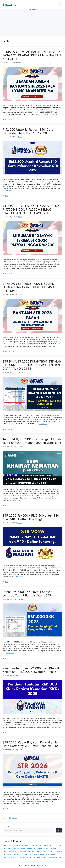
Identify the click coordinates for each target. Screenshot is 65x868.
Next (14, 818)
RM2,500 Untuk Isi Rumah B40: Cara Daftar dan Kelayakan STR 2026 (28, 131)
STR (12, 119)
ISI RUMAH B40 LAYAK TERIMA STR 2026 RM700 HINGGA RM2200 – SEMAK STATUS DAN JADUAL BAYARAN (32, 209)
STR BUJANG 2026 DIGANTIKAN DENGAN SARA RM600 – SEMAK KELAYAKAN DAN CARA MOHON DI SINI (32, 365)
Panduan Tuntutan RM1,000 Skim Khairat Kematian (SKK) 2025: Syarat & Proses (31, 670)
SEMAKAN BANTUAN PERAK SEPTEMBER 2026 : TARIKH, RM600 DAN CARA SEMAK (32, 857)
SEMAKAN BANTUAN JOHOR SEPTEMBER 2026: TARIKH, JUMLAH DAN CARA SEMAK (32, 851)
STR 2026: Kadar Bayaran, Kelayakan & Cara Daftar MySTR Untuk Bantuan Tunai (31, 744)
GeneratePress (41, 865)
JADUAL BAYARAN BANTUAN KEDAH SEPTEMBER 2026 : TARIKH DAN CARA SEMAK (32, 845)
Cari (59, 830)
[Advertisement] (32, 22)
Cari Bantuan (7, 827)
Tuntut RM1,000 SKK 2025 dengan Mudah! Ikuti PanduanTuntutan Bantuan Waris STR (32, 441)
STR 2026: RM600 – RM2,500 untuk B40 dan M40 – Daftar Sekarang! (31, 517)
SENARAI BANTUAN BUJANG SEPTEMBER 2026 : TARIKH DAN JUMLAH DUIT (29, 848)
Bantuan (7, 119)
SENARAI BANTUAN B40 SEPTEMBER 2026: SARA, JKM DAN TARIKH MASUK (29, 854)
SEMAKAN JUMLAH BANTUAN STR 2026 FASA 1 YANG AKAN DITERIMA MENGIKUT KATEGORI (32, 55)
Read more (54, 114)
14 (10, 818)
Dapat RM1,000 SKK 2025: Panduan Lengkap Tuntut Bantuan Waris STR (27, 593)
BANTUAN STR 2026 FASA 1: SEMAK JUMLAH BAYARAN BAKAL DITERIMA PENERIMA (29, 287)
